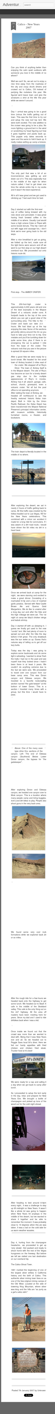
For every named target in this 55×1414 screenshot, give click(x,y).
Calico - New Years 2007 (29, 26)
